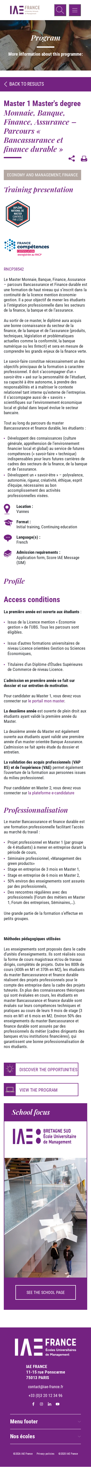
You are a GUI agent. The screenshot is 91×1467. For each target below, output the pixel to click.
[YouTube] (58, 1404)
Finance (70, 174)
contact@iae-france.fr (45, 1386)
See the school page (46, 1292)
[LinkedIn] (50, 1404)
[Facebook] (33, 1404)
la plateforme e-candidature (51, 792)
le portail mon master (46, 700)
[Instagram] (41, 1404)
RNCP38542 (14, 269)
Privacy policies (45, 1454)
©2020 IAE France (68, 1454)
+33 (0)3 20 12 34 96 (45, 1395)
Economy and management (33, 174)
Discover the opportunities (48, 1069)
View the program (38, 1090)
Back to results (26, 84)
